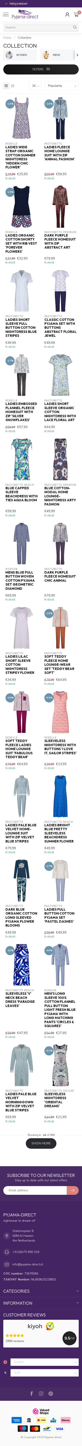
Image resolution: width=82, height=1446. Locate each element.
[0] (76, 14)
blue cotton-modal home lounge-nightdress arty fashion (60, 496)
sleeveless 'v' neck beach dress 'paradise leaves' (20, 1000)
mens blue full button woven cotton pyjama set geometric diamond (20, 581)
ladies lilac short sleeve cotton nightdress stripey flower (19, 665)
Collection (24, 38)
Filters (38, 69)
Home (7, 38)
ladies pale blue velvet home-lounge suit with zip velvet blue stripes (21, 833)
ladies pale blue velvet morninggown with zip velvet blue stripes (21, 1102)
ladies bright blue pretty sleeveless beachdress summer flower (59, 833)
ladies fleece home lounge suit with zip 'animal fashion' (59, 153)
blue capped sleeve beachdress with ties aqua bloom (21, 494)
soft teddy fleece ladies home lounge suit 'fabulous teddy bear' (19, 749)
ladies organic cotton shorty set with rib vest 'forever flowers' (21, 244)
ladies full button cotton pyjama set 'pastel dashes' (59, 916)
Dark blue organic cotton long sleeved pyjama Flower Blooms (21, 918)
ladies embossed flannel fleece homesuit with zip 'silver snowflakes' (21, 412)
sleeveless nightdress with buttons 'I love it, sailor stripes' (60, 747)
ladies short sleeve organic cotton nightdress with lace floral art (60, 412)
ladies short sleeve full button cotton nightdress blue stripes (21, 328)
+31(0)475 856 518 (25, 1252)
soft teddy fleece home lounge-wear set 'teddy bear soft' (59, 665)
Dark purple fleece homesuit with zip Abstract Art (60, 241)
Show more (41, 1143)
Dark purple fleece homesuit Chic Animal (60, 577)
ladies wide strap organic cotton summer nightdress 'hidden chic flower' (20, 157)
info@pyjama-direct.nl (27, 1264)
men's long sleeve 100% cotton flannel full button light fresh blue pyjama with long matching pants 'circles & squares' (60, 1010)
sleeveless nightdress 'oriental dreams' (55, 1100)
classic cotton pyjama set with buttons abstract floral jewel (60, 328)
